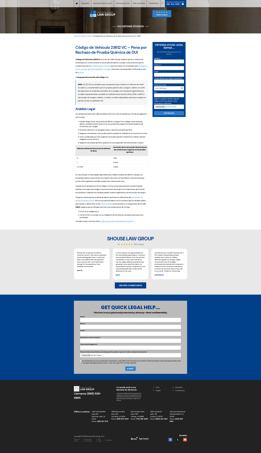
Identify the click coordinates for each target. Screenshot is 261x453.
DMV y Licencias (139, 3)
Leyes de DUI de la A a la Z (102, 3)
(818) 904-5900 (123, 419)
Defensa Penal (86, 36)
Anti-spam (100, 440)
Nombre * (157, 58)
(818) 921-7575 (102, 421)
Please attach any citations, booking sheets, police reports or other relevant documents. (113, 352)
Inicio (157, 387)
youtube (185, 439)
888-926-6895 (173, 4)
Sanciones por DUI (123, 3)
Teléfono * (158, 65)
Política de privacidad (88, 440)
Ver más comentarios (130, 285)
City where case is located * (90, 337)
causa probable (107, 204)
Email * (156, 72)
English (158, 391)
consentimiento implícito (100, 66)
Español (77, 36)
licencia (81, 72)
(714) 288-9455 (142, 419)
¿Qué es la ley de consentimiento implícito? (117, 221)
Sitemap (109, 440)
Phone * (83, 324)
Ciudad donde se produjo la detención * (168, 78)
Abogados (85, 3)
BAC (155, 92)
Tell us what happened (88, 344)
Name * (83, 317)
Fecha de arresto (160, 85)
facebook (170, 439)
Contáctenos (153, 3)
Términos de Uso (77, 440)
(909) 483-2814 (161, 419)
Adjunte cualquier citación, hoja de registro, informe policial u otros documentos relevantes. (166, 101)
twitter (177, 439)
